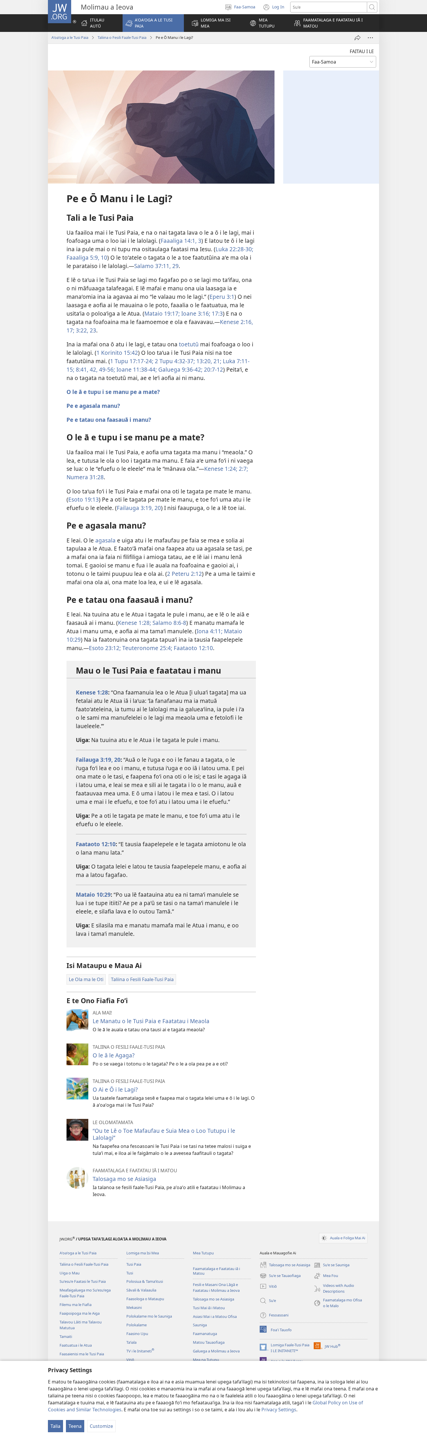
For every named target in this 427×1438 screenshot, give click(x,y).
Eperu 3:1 (221, 297)
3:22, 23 (85, 330)
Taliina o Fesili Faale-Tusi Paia (122, 37)
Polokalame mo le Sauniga (149, 1316)
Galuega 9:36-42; (179, 369)
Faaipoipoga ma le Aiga (80, 1313)
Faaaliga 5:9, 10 (87, 257)
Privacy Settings (278, 1409)
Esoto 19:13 (83, 499)
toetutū (189, 344)
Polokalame (136, 1324)
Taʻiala (131, 1342)
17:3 (216, 313)
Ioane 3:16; (195, 313)
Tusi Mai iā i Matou (209, 1307)
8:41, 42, (86, 369)
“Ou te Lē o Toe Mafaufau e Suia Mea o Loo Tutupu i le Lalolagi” (164, 1134)
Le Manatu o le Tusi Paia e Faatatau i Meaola (151, 1021)
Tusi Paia (133, 1264)
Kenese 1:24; (220, 469)
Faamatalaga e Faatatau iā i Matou (216, 1271)
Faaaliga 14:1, (179, 241)
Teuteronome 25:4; (146, 648)
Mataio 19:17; (162, 313)
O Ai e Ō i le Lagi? (115, 1089)
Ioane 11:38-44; (136, 369)
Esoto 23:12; (105, 648)
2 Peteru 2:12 (184, 574)
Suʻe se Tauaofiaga (280, 1276)
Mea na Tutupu (206, 1359)
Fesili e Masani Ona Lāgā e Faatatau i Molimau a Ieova (216, 1287)
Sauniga (200, 1324)
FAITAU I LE (362, 51)
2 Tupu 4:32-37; (174, 361)
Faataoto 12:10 (192, 648)
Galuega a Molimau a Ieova (216, 1351)
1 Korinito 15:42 (117, 353)
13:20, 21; (208, 361)
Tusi (129, 1273)
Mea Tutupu (203, 1253)
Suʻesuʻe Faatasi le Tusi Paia (83, 1281)
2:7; (242, 469)
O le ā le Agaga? (113, 1055)
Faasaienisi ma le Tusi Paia (82, 1353)
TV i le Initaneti (140, 1351)
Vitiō (130, 1359)
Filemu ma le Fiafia (76, 1304)
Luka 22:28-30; (234, 249)
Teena (75, 1426)
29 (175, 266)
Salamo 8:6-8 (168, 623)
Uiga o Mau (70, 1273)
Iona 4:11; (210, 631)
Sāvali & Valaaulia (141, 1290)
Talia (55, 1426)
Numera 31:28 (85, 477)
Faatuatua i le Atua (76, 1345)
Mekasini (134, 1307)
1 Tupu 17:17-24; (131, 361)
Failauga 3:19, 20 (139, 508)
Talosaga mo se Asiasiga (124, 1179)
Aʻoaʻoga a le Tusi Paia (69, 37)
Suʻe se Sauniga (331, 1265)
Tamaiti (66, 1336)
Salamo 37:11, (152, 266)
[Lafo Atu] (357, 38)
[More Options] (370, 38)
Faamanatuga (205, 1333)
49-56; (106, 369)
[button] (153, 23)
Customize (101, 1426)
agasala (105, 540)
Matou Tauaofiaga (209, 1342)
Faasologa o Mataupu (145, 1298)
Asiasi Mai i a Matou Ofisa (215, 1316)
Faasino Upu (137, 1333)
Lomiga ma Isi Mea (142, 1253)
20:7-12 (212, 369)
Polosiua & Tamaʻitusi (144, 1281)
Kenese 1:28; (134, 623)
